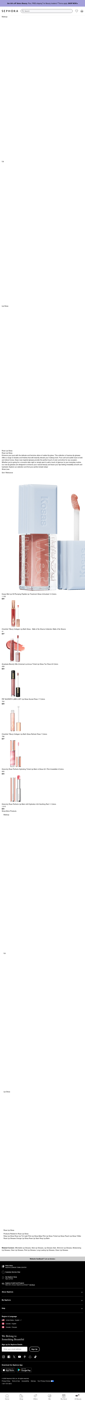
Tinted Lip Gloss (59, 1236)
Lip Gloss (5, 306)
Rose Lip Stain (34, 1238)
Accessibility (25, 1381)
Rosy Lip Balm (45, 1238)
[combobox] (47, 11)
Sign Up (34, 1349)
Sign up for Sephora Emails (12, 1345)
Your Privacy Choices (44, 1381)
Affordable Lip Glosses (23, 1248)
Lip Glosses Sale (50, 1248)
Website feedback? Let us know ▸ (42, 1259)
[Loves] (76, 11)
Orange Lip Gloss (22, 1238)
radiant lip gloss (48, 455)
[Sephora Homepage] (10, 11)
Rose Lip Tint (19, 1236)
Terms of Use (16, 1381)
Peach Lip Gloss (71, 1236)
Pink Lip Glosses (30, 1250)
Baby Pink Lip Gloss (46, 1236)
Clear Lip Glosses (17, 1250)
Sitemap (33, 1381)
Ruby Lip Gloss (9, 1236)
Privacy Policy (6, 1381)
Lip (3, 161)
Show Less (5, 469)
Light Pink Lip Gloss (31, 1236)
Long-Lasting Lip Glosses (45, 1250)
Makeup (4, 17)
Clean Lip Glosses (61, 1250)
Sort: (7, 472)
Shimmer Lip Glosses (64, 1248)
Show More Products (9, 811)
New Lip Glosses (37, 1248)
